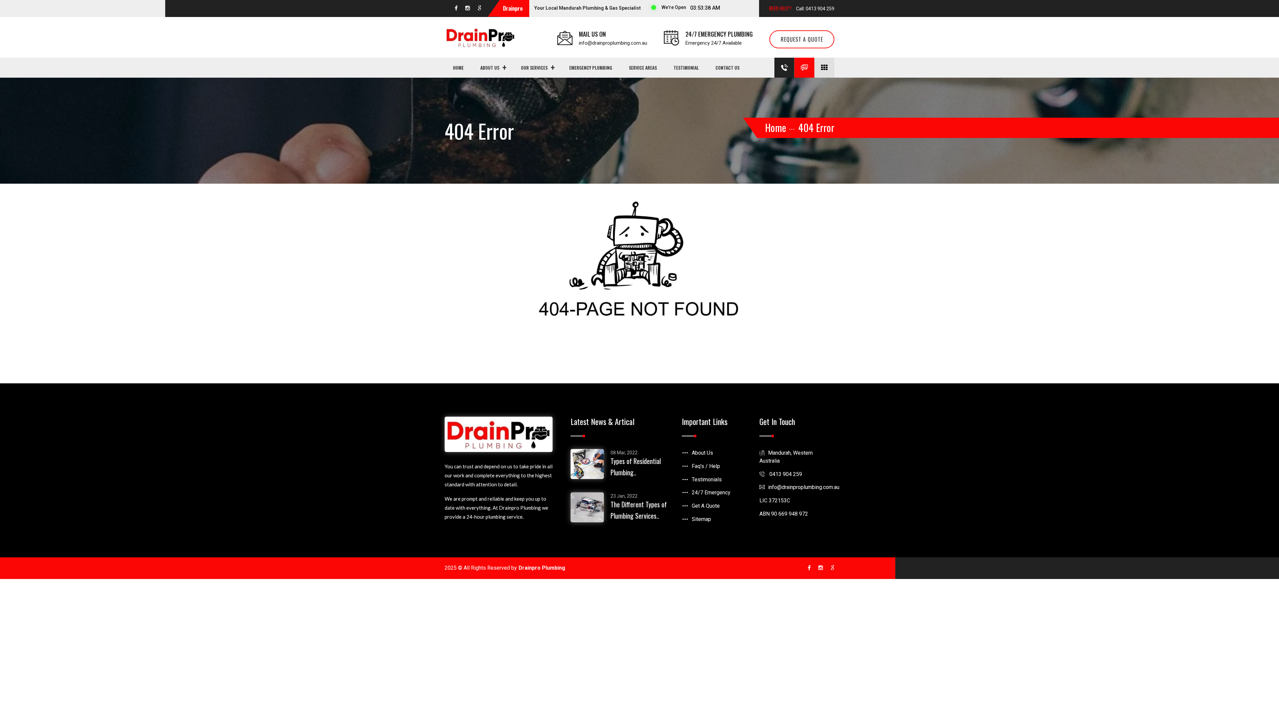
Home (458, 67)
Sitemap (701, 519)
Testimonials (707, 479)
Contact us (727, 67)
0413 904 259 (785, 474)
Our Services (534, 67)
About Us (489, 67)
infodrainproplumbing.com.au (803, 487)
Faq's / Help (706, 466)
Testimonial (686, 67)
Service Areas (643, 67)
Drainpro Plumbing (542, 568)
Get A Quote (706, 506)
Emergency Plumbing (590, 67)
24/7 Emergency (711, 492)
